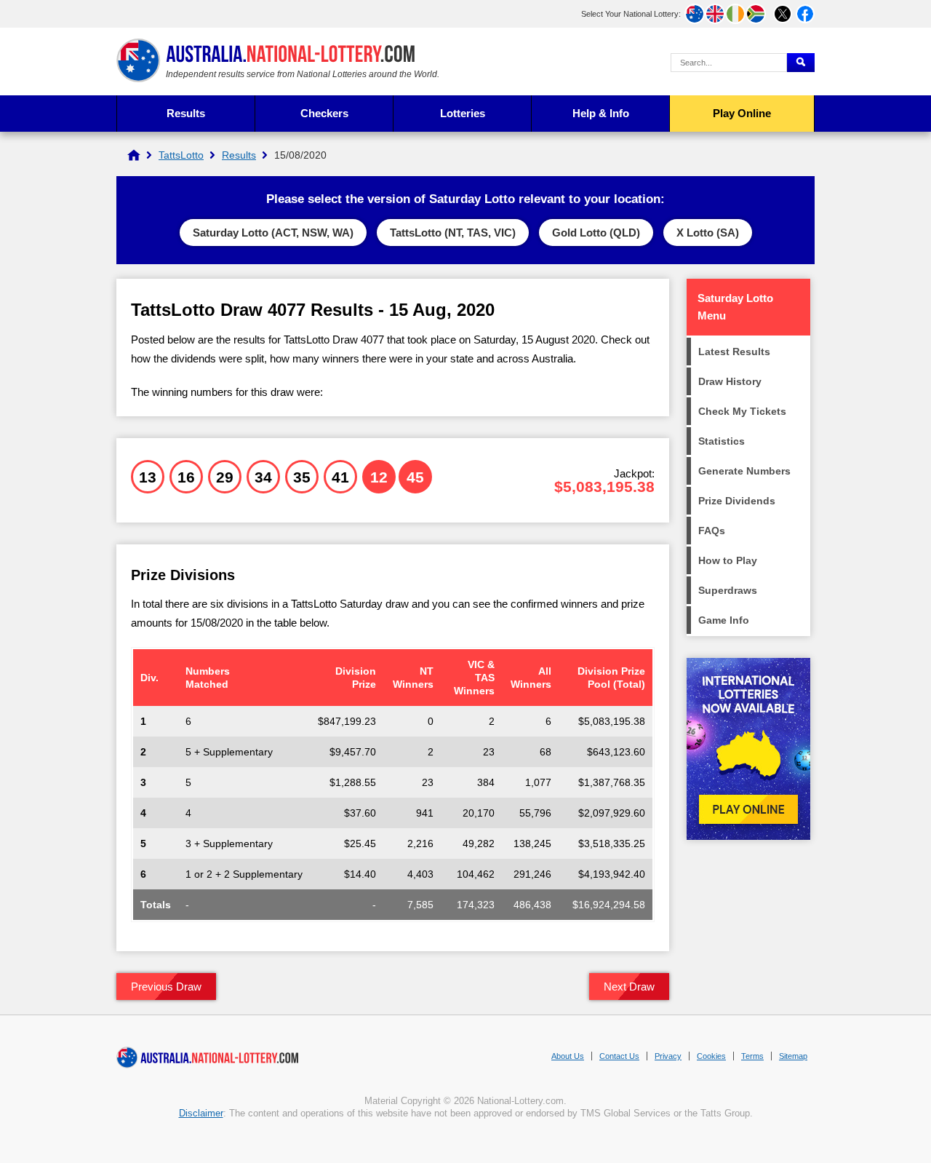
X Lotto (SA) (707, 232)
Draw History (730, 381)
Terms (752, 1056)
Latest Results (734, 351)
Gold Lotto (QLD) (596, 232)
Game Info (723, 620)
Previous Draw (166, 986)
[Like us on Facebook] (805, 13)
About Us (567, 1056)
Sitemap (793, 1056)
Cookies (711, 1056)
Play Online (742, 113)
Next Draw (629, 986)
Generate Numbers (744, 471)
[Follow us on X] (782, 13)
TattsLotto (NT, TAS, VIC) (453, 232)
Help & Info (600, 113)
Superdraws (727, 590)
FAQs (711, 530)
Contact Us (619, 1056)
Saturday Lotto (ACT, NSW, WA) (273, 232)
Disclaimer (201, 1113)
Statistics (721, 441)
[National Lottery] (133, 155)
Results (186, 113)
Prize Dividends (736, 501)
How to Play (727, 560)
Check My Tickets (742, 411)
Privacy (668, 1056)
